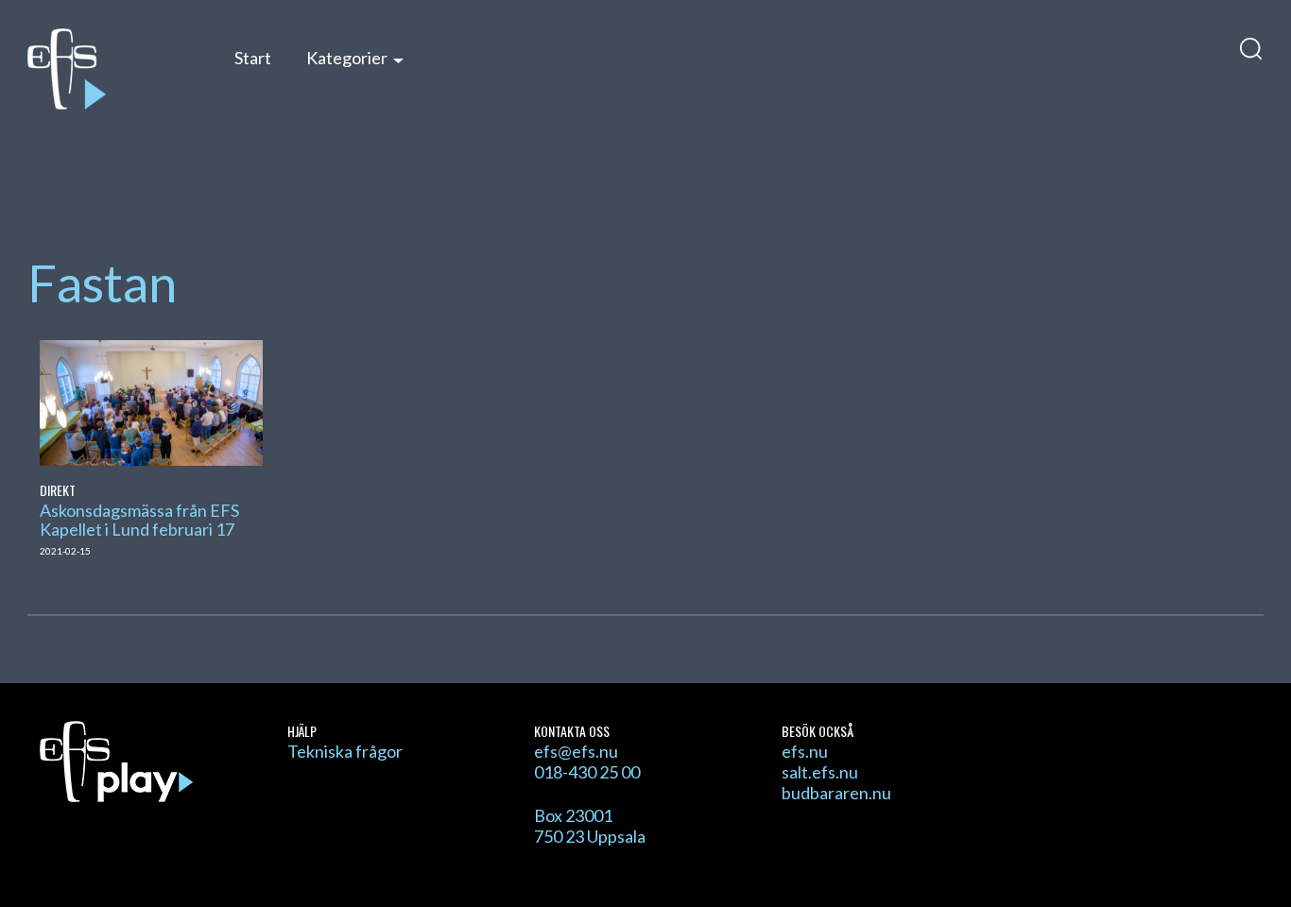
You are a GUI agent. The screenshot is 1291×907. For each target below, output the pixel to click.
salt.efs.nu (820, 772)
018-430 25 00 (587, 772)
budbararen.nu (836, 792)
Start (252, 57)
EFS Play (111, 69)
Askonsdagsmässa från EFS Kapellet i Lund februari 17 (139, 519)
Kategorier (346, 57)
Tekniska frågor (345, 751)
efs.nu (805, 751)
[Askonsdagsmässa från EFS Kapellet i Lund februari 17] (151, 400)
